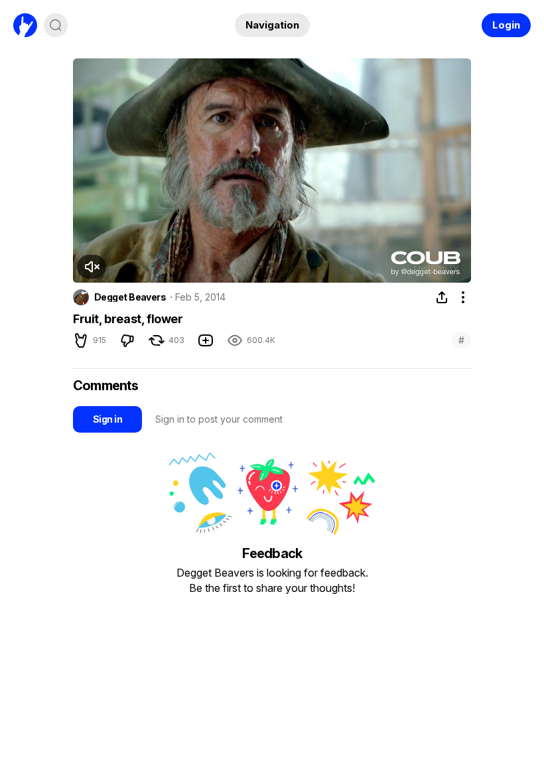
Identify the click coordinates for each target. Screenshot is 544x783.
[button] (91, 267)
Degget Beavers (130, 297)
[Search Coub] (56, 25)
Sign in (107, 419)
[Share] (442, 297)
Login (506, 25)
